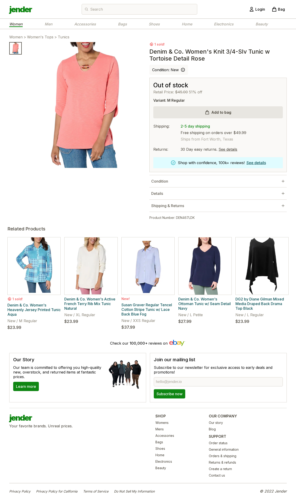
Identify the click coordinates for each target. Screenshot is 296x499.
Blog (212, 429)
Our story (216, 423)
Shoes (154, 24)
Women (16, 24)
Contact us (217, 475)
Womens (162, 423)
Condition (159, 181)
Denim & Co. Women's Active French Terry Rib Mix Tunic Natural (89, 304)
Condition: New (165, 69)
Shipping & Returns (167, 205)
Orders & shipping (222, 456)
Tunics (63, 37)
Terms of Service (95, 491)
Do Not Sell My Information (134, 491)
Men (48, 24)
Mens (159, 429)
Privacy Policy (20, 491)
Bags (122, 24)
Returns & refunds (222, 462)
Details (157, 193)
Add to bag (221, 112)
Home (187, 24)
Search (96, 9)
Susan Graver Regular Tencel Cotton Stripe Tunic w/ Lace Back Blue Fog (146, 309)
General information (224, 449)
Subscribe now (169, 394)
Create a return (220, 469)
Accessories (85, 24)
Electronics (224, 24)
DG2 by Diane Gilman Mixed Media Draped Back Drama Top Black (259, 304)
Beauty (262, 24)
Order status (218, 443)
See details (228, 149)
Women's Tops (40, 37)
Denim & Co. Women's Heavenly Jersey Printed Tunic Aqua (34, 310)
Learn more (26, 386)
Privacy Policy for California (56, 491)
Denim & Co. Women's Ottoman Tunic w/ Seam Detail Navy (204, 304)
